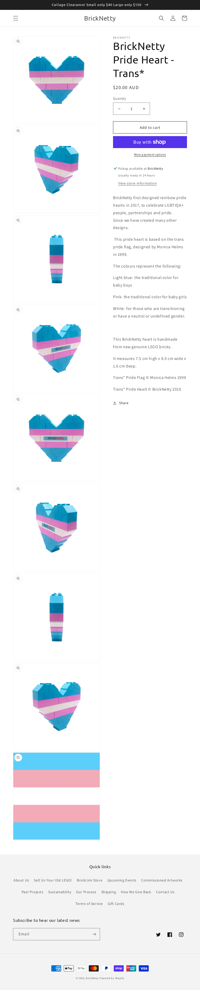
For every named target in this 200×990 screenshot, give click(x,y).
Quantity (119, 98)
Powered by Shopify (111, 978)
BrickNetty (92, 978)
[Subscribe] (94, 934)
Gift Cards (116, 903)
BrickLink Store (89, 880)
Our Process (86, 892)
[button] (15, 18)
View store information (137, 183)
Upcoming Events (121, 880)
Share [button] (124, 403)
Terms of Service (89, 903)
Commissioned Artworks (162, 880)
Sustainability (59, 892)
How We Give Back (136, 892)
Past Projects (32, 892)
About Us (21, 880)
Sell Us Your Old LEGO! (53, 880)
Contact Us (165, 892)
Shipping (108, 892)
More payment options (150, 154)
